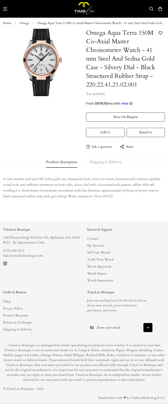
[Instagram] (5, 263)
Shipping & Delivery (17, 329)
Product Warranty (15, 315)
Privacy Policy (13, 308)
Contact (92, 238)
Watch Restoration (100, 280)
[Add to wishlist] (160, 33)
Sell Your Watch (98, 252)
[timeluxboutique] (84, 9)
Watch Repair (97, 273)
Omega (24, 23)
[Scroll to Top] (160, 381)
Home (7, 23)
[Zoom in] (73, 37)
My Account (95, 245)
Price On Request (126, 117)
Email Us (145, 132)
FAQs (7, 301)
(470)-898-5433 (13, 250)
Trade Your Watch (100, 259)
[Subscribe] (147, 327)
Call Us (105, 132)
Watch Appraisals (99, 266)
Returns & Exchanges (17, 322)
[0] (160, 9)
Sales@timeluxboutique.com (23, 255)
